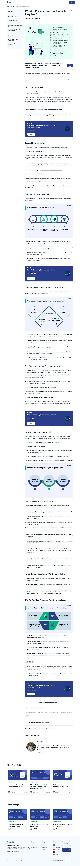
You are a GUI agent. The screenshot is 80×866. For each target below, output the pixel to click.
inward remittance (65, 157)
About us (44, 844)
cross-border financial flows (62, 101)
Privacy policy (9, 860)
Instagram (57, 847)
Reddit (56, 854)
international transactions (44, 291)
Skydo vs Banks (34, 847)
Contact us (44, 847)
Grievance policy (23, 860)
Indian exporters (44, 114)
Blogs (43, 849)
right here (44, 714)
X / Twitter (57, 851)
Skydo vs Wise (34, 844)
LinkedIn (57, 844)
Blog (11, 6)
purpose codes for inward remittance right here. (51, 170)
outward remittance (29, 99)
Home (8, 6)
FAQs (43, 851)
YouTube (57, 849)
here (50, 512)
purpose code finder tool (40, 527)
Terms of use (16, 860)
